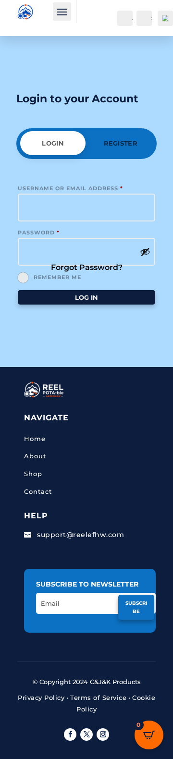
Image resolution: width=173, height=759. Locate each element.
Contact (38, 491)
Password (39, 232)
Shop (33, 473)
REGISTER (120, 143)
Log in (86, 297)
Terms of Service (98, 697)
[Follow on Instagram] (103, 734)
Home (35, 438)
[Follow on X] (86, 734)
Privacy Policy (41, 697)
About (35, 456)
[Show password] (145, 251)
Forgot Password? (87, 267)
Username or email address (70, 188)
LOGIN (53, 143)
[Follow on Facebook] (70, 734)
